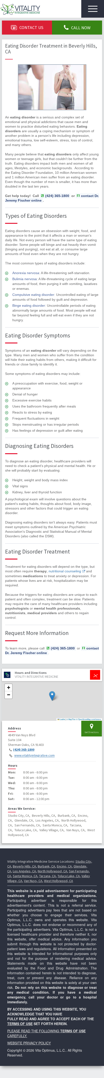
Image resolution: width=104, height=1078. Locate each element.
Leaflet (62, 719)
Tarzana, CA (47, 876)
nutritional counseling (65, 571)
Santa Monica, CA (25, 876)
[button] (52, 696)
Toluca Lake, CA (69, 876)
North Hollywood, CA (52, 871)
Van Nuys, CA (33, 881)
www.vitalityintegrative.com (34, 755)
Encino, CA (64, 866)
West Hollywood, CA (58, 881)
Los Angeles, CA (24, 871)
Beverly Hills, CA (24, 866)
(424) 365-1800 (23, 749)
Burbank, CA (46, 866)
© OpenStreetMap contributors (88, 719)
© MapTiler (71, 719)
